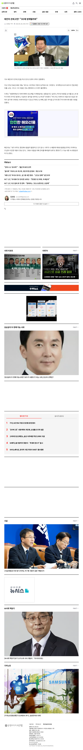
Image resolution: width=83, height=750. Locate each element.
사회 (65, 12)
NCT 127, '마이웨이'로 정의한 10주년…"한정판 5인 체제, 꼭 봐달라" (27, 179)
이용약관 (31, 724)
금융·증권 (45, 12)
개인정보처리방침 (47, 724)
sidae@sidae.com (25, 191)
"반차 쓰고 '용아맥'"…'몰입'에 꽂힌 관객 (17, 167)
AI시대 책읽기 (9, 608)
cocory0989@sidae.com (22, 196)
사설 (6, 521)
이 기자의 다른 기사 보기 (40, 204)
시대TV (45, 250)
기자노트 (7, 665)
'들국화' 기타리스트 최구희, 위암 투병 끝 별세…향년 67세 (23, 171)
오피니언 (4, 12)
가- (69, 30)
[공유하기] (73, 3)
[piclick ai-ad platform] (25, 36)
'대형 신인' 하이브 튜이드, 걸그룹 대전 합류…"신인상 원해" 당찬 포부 (27, 175)
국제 (56, 12)
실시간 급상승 (59, 416)
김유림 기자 (9, 24)
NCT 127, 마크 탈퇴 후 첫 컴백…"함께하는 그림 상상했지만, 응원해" (26, 183)
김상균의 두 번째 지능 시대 (14, 327)
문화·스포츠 (77, 12)
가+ (77, 30)
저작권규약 (38, 724)
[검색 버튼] (77, 3)
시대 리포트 (8, 250)
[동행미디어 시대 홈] (8, 3)
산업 (34, 12)
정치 (15, 12)
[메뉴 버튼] (80, 3)
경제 (24, 12)
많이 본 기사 (24, 416)
